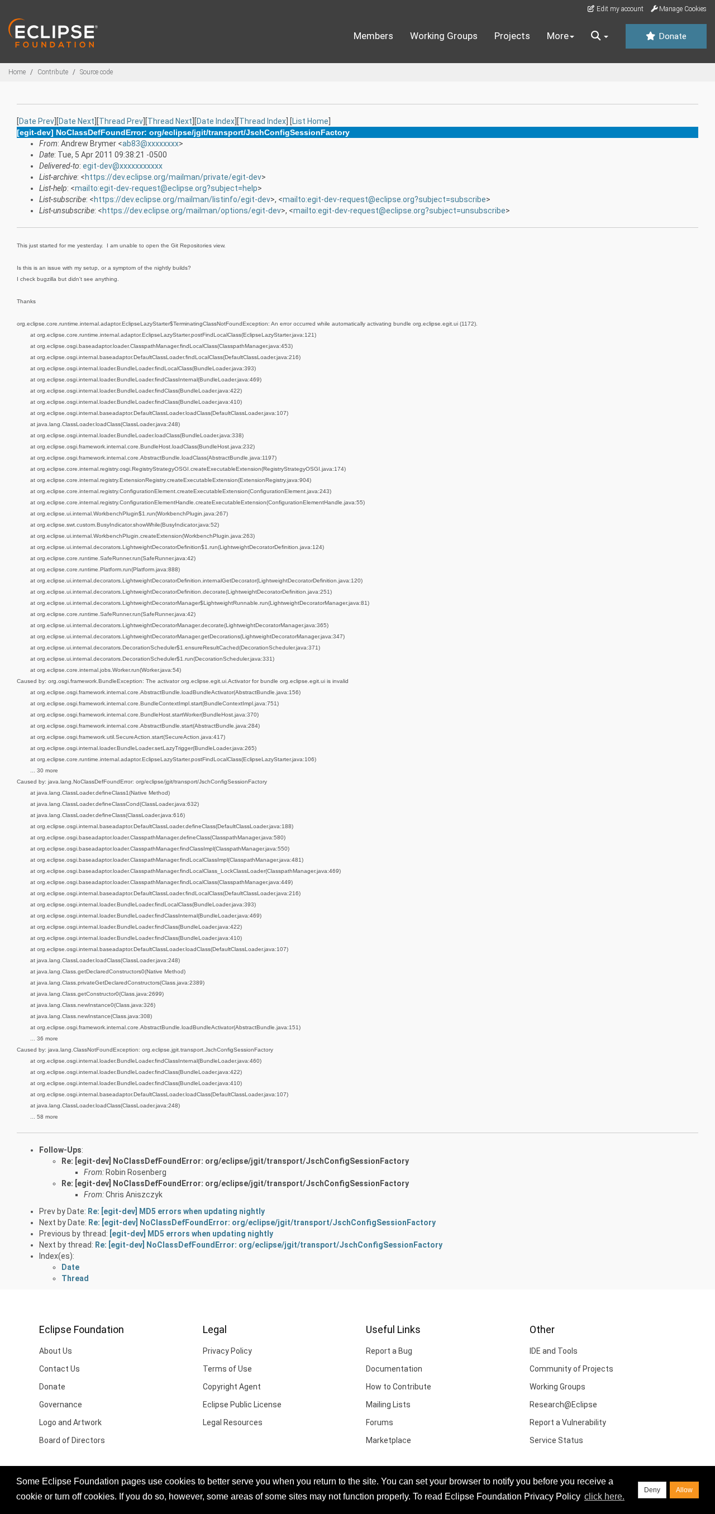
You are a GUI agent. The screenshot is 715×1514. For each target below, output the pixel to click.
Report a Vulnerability (568, 1422)
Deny (652, 1490)
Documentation (394, 1368)
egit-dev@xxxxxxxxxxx (123, 165)
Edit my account (619, 9)
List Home (310, 121)
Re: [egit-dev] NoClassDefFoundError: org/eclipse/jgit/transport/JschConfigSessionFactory (235, 1161)
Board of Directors (72, 1440)
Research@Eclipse (563, 1404)
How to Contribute (398, 1386)
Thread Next (169, 121)
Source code (96, 72)
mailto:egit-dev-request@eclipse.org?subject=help (166, 188)
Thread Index (262, 121)
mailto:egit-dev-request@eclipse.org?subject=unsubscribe (399, 210)
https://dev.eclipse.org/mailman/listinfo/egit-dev (182, 199)
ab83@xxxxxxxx (150, 143)
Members (373, 35)
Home (17, 72)
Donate (671, 36)
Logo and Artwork (70, 1422)
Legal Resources (233, 1422)
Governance (60, 1404)
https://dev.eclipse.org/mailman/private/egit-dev (173, 177)
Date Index (216, 121)
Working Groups (444, 35)
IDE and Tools (554, 1350)
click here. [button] (604, 1496)
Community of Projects (571, 1368)
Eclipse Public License (242, 1404)
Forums (379, 1422)
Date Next (76, 121)
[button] (599, 36)
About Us (55, 1350)
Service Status (556, 1440)
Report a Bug (389, 1350)
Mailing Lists (388, 1404)
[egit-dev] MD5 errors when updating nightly (191, 1233)
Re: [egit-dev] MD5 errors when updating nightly (176, 1211)
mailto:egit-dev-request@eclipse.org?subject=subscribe (384, 199)
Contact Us (59, 1368)
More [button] (558, 35)
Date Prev (36, 121)
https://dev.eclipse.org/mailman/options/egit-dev (191, 210)
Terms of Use (227, 1368)
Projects (512, 35)
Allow (684, 1490)
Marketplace (388, 1440)
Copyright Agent (232, 1386)
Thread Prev (121, 121)
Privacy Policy (227, 1350)
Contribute (52, 72)
